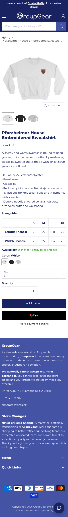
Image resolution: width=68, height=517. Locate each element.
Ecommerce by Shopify (39, 510)
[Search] (61, 26)
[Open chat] (58, 507)
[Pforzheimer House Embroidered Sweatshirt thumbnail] (8, 118)
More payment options (34, 323)
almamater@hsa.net (15, 404)
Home (6, 37)
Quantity (7, 283)
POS (17, 510)
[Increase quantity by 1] (33, 291)
